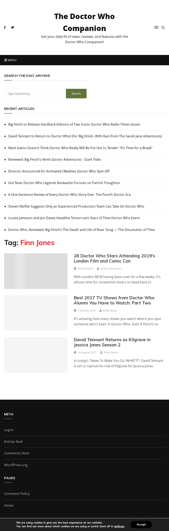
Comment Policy (16, 493)
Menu (11, 60)
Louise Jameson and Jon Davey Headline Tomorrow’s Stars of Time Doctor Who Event (74, 218)
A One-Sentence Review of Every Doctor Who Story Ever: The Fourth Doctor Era (69, 194)
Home (9, 505)
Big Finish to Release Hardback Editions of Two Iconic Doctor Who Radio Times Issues (74, 124)
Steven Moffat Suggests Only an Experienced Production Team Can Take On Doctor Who (76, 206)
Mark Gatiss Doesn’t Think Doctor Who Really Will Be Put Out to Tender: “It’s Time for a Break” (80, 148)
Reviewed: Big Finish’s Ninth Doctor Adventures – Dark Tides (54, 159)
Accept (141, 524)
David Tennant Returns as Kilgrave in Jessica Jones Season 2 (112, 342)
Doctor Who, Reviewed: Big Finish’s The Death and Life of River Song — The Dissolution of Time (81, 229)
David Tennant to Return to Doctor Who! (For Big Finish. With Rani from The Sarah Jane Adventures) (85, 136)
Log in (8, 430)
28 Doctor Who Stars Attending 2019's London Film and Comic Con (114, 258)
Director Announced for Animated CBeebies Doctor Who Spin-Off (58, 171)
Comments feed (16, 453)
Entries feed (13, 441)
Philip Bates (110, 310)
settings (119, 526)
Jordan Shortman (110, 268)
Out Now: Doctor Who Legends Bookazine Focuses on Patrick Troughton (64, 183)
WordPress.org (16, 465)
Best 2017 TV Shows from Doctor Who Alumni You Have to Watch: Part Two (114, 300)
